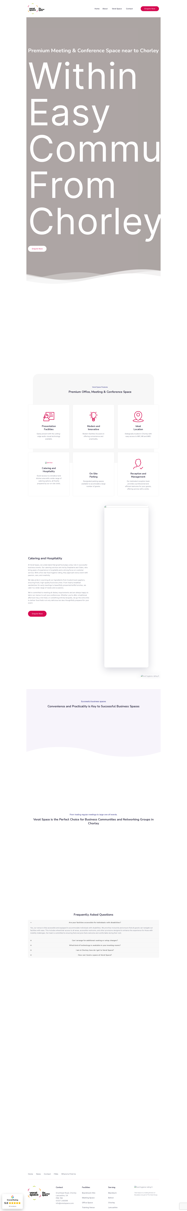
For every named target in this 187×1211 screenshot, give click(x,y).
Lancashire (113, 1207)
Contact (129, 9)
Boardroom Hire (88, 1193)
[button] (28, 1030)
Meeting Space (88, 1198)
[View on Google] (44, 1030)
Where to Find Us (68, 1174)
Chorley (111, 1202)
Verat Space (117, 9)
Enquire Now (149, 9)
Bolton (111, 1198)
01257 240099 (62, 1201)
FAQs (56, 1174)
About (105, 9)
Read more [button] (110, 1032)
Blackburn (112, 1193)
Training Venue (88, 1207)
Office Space (87, 1202)
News (38, 1174)
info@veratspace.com (65, 1203)
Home (97, 9)
